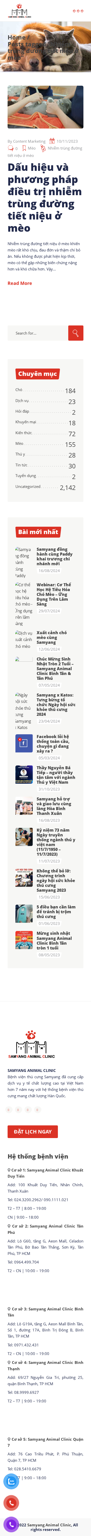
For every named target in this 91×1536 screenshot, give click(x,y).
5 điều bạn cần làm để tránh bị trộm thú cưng (56, 911)
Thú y (20, 453)
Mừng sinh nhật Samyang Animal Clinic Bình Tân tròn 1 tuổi (54, 940)
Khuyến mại (25, 421)
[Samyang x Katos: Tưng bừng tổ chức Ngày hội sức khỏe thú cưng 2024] (24, 711)
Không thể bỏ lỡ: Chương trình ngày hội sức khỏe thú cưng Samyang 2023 (56, 880)
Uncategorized (27, 486)
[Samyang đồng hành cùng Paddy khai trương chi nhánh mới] (24, 562)
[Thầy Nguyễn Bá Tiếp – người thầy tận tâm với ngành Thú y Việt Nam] (24, 774)
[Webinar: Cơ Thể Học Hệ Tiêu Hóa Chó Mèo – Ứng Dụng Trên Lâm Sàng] (24, 604)
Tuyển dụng (25, 475)
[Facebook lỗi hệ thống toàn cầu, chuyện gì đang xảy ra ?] (24, 743)
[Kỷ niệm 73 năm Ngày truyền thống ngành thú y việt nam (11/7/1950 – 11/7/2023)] (24, 837)
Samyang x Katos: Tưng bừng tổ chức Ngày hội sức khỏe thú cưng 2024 (56, 704)
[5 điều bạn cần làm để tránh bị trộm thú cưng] (24, 913)
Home (17, 37)
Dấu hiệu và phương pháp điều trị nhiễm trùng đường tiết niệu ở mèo (45, 197)
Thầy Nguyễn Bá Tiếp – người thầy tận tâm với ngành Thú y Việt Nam (56, 775)
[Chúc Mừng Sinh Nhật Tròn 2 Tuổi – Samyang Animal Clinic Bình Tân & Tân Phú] (24, 665)
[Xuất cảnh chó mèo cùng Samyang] (24, 639)
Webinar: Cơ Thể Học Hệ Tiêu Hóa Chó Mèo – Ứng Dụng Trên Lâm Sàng (54, 594)
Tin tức (21, 464)
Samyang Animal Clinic (49, 1524)
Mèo (32, 148)
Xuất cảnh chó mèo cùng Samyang (52, 637)
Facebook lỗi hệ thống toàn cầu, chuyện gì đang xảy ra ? (53, 744)
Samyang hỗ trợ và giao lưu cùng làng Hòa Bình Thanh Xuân (54, 806)
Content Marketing (29, 141)
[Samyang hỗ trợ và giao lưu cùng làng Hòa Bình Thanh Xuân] (24, 805)
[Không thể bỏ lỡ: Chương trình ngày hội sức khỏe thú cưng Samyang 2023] (24, 877)
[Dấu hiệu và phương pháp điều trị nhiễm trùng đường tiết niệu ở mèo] (45, 107)
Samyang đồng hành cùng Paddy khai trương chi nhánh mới (55, 556)
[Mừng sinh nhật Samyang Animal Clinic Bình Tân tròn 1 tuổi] (24, 940)
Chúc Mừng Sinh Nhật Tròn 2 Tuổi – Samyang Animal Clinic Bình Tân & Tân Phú (55, 668)
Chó (18, 389)
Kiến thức (23, 432)
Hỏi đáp (22, 411)
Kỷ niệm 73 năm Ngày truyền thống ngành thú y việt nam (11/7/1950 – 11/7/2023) (56, 842)
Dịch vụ (22, 400)
